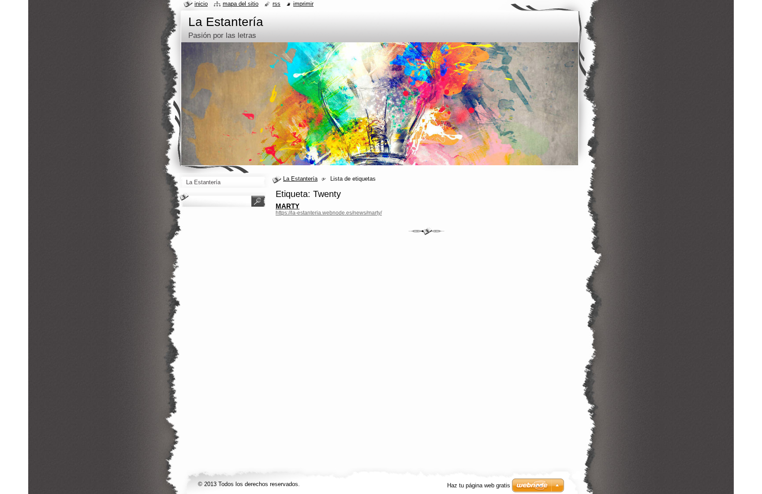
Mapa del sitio (240, 3)
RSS (276, 3)
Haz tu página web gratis (478, 485)
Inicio (201, 3)
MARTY (287, 206)
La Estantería (300, 178)
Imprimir (303, 3)
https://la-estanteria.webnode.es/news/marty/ (329, 212)
